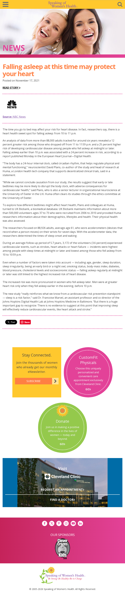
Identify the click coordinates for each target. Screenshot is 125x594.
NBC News (14, 117)
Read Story (11, 87)
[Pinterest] (59, 523)
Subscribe (34, 381)
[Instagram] (66, 523)
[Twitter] (51, 523)
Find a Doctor (62, 500)
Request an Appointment (62, 489)
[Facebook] (44, 523)
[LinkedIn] (80, 523)
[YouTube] (73, 523)
